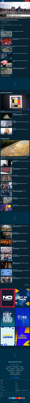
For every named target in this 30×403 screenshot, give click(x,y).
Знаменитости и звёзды (19, 370)
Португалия (12, 372)
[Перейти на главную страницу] (3, 1)
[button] (6, 76)
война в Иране (9, 366)
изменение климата (10, 370)
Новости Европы (15, 197)
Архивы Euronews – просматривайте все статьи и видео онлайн (22, 390)
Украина (23, 368)
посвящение (17, 372)
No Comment (2, 110)
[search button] (21, 362)
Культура (18, 368)
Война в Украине (15, 366)
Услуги (1, 393)
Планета (16, 383)
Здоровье (16, 385)
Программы (17, 388)
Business (2, 383)
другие (1, 395)
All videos (26, 284)
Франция (21, 366)
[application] (15, 10)
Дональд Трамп (12, 368)
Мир (13, 167)
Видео (1, 388)
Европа (2, 382)
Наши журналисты (3, 390)
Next (1, 385)
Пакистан (14, 182)
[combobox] (15, 362)
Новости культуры (15, 204)
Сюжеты (2, 380)
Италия (7, 368)
